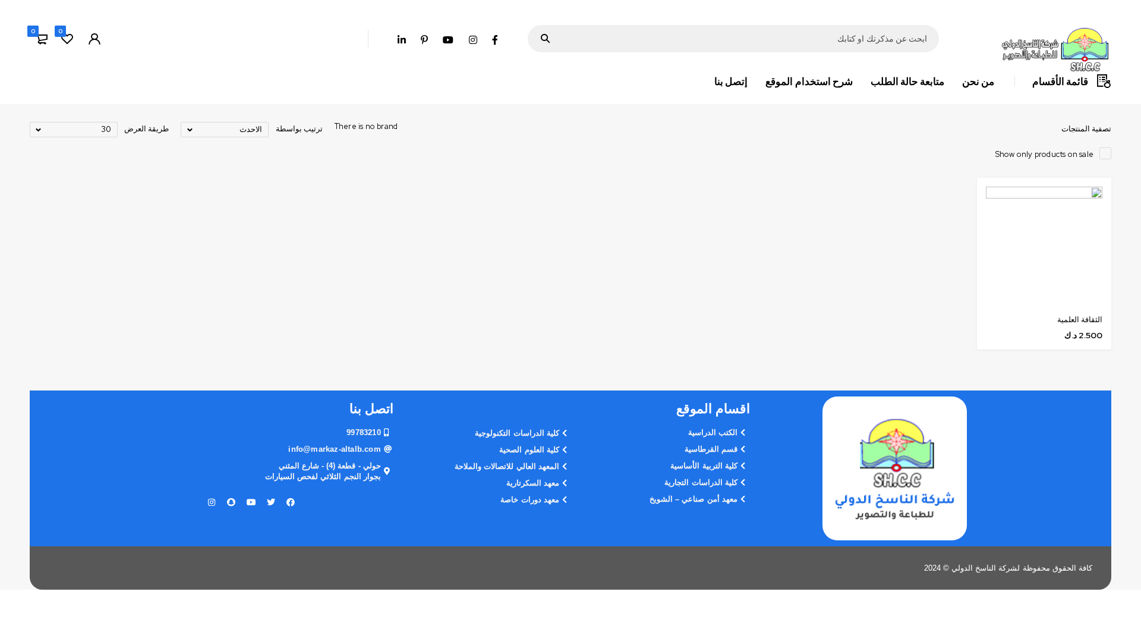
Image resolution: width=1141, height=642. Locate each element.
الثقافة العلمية (1079, 319)
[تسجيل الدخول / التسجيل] (94, 38)
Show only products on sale (1044, 154)
